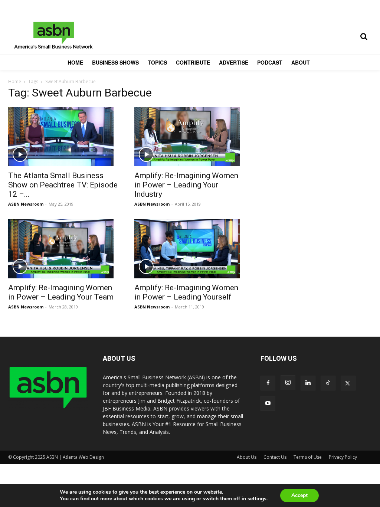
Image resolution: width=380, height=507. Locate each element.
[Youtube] (268, 403)
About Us (246, 457)
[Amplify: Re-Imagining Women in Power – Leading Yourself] (190, 248)
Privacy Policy (343, 457)
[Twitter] (348, 383)
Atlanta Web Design (83, 457)
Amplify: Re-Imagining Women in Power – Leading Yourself (186, 292)
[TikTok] (328, 383)
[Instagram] (288, 382)
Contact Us (274, 457)
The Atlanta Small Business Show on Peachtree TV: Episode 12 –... (63, 185)
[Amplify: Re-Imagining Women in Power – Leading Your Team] (63, 248)
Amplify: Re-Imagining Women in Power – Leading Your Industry (186, 185)
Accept (299, 495)
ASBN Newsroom (25, 204)
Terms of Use (308, 457)
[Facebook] (268, 383)
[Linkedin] (308, 383)
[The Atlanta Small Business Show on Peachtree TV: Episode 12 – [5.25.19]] (63, 136)
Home (14, 81)
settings (257, 498)
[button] (364, 36)
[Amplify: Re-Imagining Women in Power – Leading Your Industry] (190, 136)
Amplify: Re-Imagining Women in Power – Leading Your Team (61, 292)
